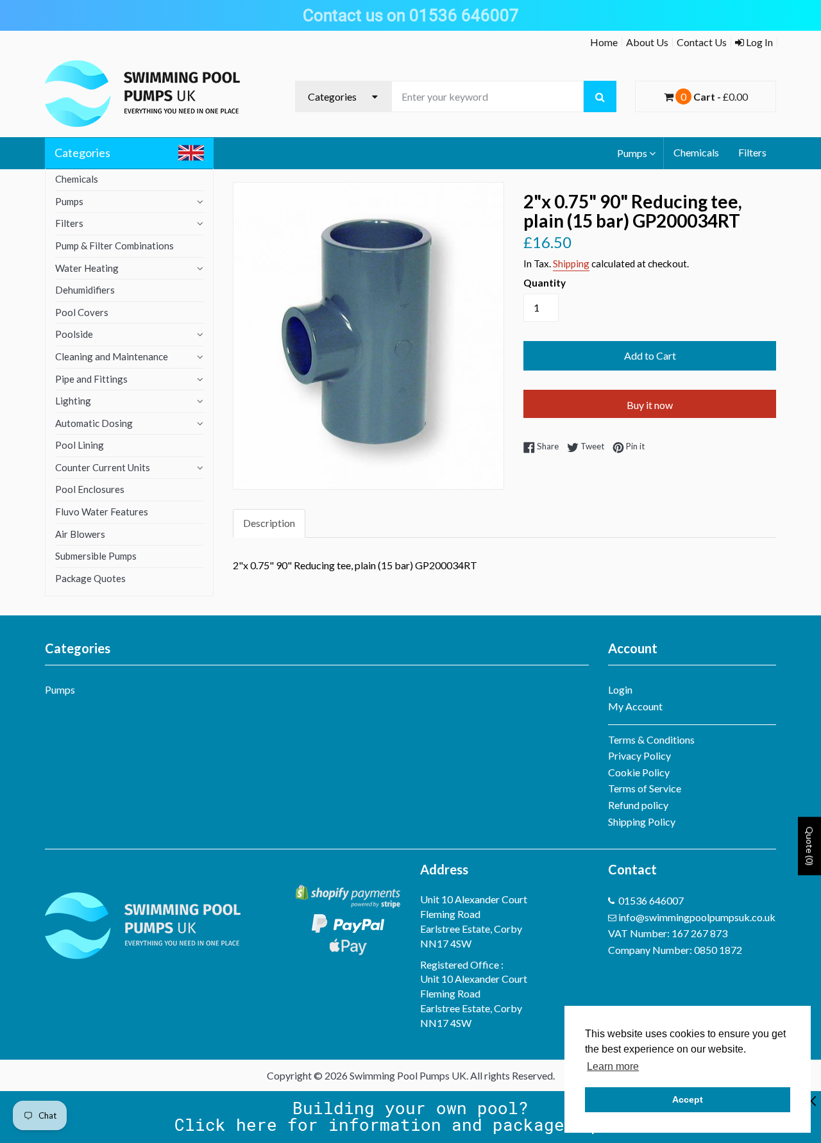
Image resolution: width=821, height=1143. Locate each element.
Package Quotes (90, 578)
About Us (647, 42)
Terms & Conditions (651, 739)
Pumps (632, 153)
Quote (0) (809, 845)
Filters (752, 152)
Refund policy (638, 805)
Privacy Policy (639, 755)
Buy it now (650, 405)
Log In (758, 42)
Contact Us (702, 42)
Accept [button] (687, 1099)
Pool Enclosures (89, 489)
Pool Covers (81, 312)
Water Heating (87, 268)
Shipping (571, 263)
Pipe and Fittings (91, 379)
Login (620, 689)
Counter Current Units (102, 467)
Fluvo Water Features (101, 511)
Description (269, 523)
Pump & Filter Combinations (114, 245)
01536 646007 (651, 900)
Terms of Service (644, 788)
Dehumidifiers (85, 290)
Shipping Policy (641, 821)
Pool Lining (79, 445)
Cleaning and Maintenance (111, 356)
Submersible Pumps (96, 556)
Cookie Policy (639, 772)
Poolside (74, 334)
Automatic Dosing (94, 423)
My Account (635, 706)
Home (604, 42)
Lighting (73, 400)
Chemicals (696, 152)
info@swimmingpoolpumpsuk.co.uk (696, 917)
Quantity (544, 282)
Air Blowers (80, 534)
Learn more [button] (613, 1066)
